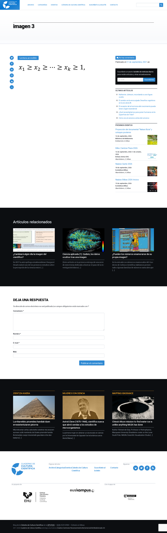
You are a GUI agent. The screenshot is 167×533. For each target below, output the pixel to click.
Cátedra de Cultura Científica (80, 469)
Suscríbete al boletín (99, 469)
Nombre (17, 334)
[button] (12, 58)
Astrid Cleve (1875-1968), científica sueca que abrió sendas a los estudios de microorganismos (83, 424)
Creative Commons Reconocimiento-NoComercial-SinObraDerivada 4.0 (81, 528)
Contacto (114, 468)
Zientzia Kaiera (21, 393)
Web (15, 352)
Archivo (52, 468)
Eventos (68, 468)
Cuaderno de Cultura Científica (31, 528)
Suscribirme (149, 80)
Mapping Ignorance (122, 393)
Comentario (18, 311)
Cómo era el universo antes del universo (134, 118)
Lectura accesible (28, 58)
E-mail (16, 343)
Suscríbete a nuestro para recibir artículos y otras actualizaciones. (135, 73)
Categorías (60, 468)
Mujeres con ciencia (74, 393)
